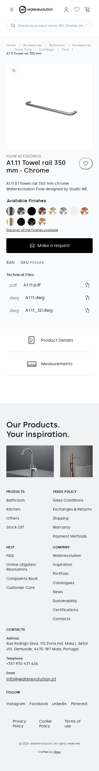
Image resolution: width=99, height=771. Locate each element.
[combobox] (49, 25)
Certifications (65, 610)
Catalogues (63, 583)
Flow (65, 49)
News (58, 592)
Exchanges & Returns (72, 509)
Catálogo (46, 49)
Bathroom (57, 45)
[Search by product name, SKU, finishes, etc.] (13, 25)
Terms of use (73, 723)
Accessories (32, 45)
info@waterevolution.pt (31, 679)
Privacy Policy (19, 723)
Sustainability (65, 601)
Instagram (15, 704)
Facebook (39, 704)
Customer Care (20, 587)
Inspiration (62, 564)
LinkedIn (59, 704)
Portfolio (61, 573)
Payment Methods (70, 536)
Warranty (61, 527)
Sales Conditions (68, 500)
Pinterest (79, 704)
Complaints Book (21, 578)
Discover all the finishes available (32, 230)
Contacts (61, 619)
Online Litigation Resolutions (21, 567)
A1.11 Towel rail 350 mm (23, 53)
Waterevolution (67, 555)
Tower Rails (23, 49)
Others (12, 518)
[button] (11, 9)
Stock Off (15, 527)
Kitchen (13, 509)
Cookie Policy (45, 723)
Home (11, 45)
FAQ (10, 555)
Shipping (60, 518)
